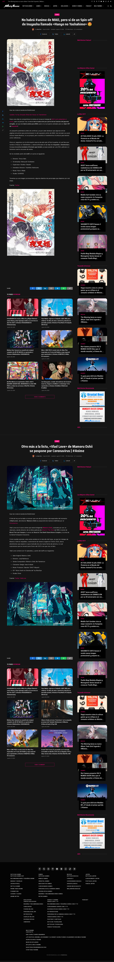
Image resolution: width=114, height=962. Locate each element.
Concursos (28, 906)
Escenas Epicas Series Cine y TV (58, 909)
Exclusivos (64, 6)
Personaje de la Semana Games (49, 888)
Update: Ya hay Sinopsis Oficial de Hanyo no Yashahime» (28, 115)
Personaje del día (30, 911)
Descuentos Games (45, 883)
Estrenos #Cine (52, 911)
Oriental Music (72, 883)
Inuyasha (15, 126)
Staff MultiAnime (32, 949)
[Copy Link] (3, 130)
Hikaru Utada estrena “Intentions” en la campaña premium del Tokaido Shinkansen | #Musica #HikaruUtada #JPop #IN (56, 722)
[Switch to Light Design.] (108, 6)
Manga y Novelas (16, 881)
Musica (46, 6)
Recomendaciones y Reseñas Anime (22, 878)
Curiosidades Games (45, 886)
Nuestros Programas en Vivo (36, 947)
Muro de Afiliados (32, 942)
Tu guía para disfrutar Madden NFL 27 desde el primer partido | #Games (92, 378)
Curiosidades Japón (92, 878)
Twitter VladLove (20, 578)
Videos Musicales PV (74, 886)
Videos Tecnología (53, 927)
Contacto (29, 932)
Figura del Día (28, 909)
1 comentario (79, 456)
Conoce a (70, 878)
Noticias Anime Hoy (17, 876)
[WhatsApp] (3, 126)
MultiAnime (98, 6)
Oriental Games (44, 881)
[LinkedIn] (3, 119)
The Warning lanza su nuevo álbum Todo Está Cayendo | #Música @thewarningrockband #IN (91, 319)
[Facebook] (3, 111)
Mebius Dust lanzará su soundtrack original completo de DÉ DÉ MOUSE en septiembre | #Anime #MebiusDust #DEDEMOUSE (20, 352)
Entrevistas (28, 914)
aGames (83, 285)
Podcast (89, 6)
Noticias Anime (27, 6)
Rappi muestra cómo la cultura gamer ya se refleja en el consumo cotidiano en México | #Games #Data (92, 290)
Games (38, 6)
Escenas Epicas (29, 919)
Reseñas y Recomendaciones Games (51, 893)
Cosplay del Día (29, 916)
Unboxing (27, 921)
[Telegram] (3, 123)
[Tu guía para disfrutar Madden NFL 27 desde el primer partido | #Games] (92, 365)
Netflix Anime (15, 886)
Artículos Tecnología (55, 924)
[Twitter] (3, 115)
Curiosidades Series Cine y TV (57, 906)
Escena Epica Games (45, 891)
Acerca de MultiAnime (33, 939)
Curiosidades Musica (74, 881)
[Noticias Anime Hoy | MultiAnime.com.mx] (12, 6)
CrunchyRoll (15, 883)
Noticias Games (44, 876)
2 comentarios (78, 29)
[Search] (110, 6)
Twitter (17, 185)
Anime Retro (15, 896)
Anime (57, 14)
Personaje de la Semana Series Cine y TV (61, 914)
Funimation (14, 891)
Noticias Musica (72, 876)
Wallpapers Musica (73, 888)
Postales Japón (91, 881)
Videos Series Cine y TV (55, 916)
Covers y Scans (16, 893)
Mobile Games (43, 878)
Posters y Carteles (54, 919)
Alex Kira (39, 29)
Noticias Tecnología (54, 921)
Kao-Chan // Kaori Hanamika (35, 934)
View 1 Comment (40, 764)
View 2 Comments (40, 396)
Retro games (43, 896)
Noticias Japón (91, 876)
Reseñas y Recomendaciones (33, 904)
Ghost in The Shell (48, 530)
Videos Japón (90, 883)
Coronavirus (13, 523)
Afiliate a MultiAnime (33, 944)
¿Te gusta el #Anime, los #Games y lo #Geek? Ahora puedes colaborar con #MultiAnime (56, 937)
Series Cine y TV (52, 901)
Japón (55, 6)
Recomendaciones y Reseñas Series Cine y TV (62, 904)
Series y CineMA (77, 6)
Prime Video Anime (17, 888)
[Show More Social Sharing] (74, 34)
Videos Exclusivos (30, 901)
